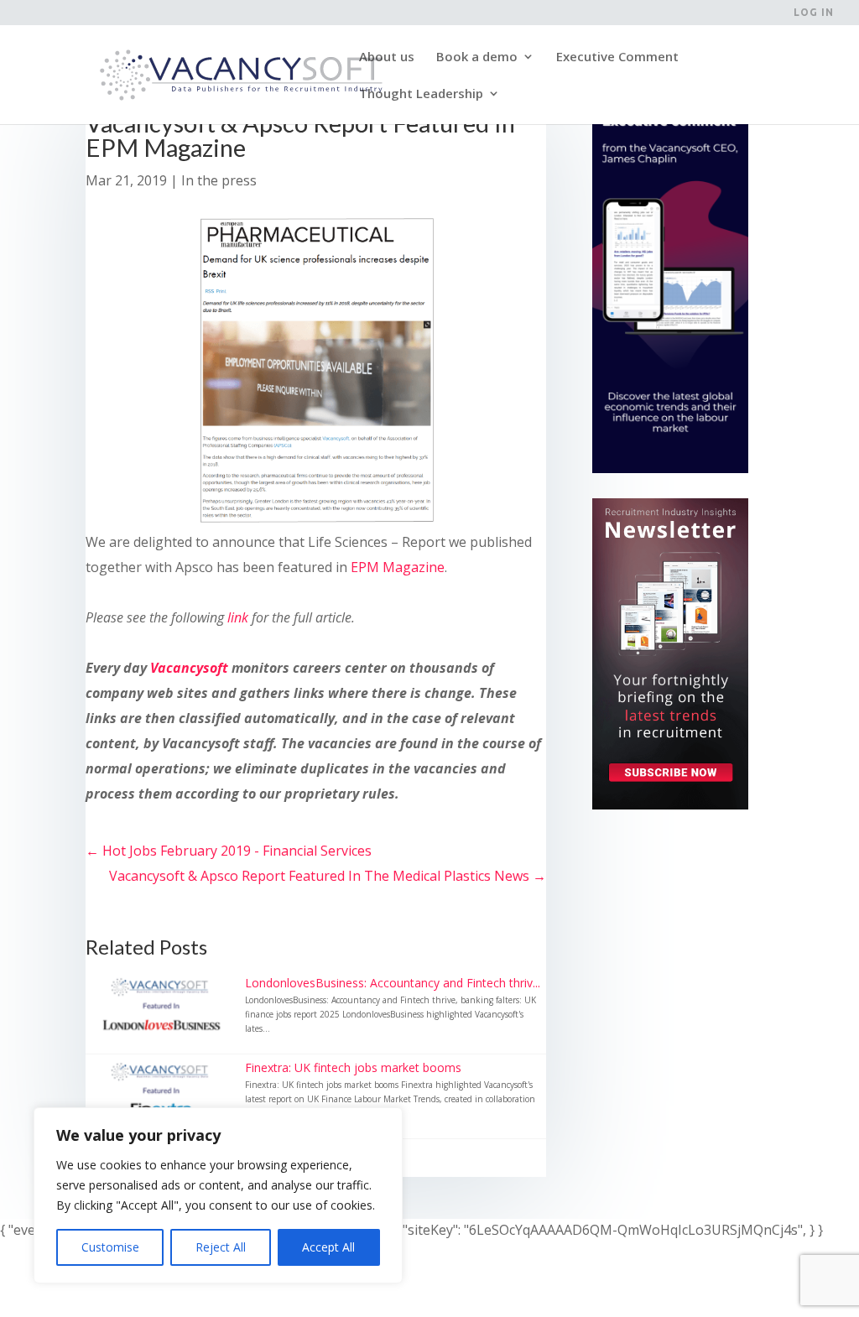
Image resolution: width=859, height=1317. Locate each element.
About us (386, 57)
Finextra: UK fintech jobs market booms (353, 1067)
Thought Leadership (421, 94)
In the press (219, 180)
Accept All (328, 1247)
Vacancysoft (189, 667)
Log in (814, 13)
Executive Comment (617, 57)
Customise (110, 1247)
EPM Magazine (398, 567)
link (239, 617)
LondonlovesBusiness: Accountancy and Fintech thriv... (392, 983)
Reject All (220, 1247)
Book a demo (477, 57)
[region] (218, 1195)
